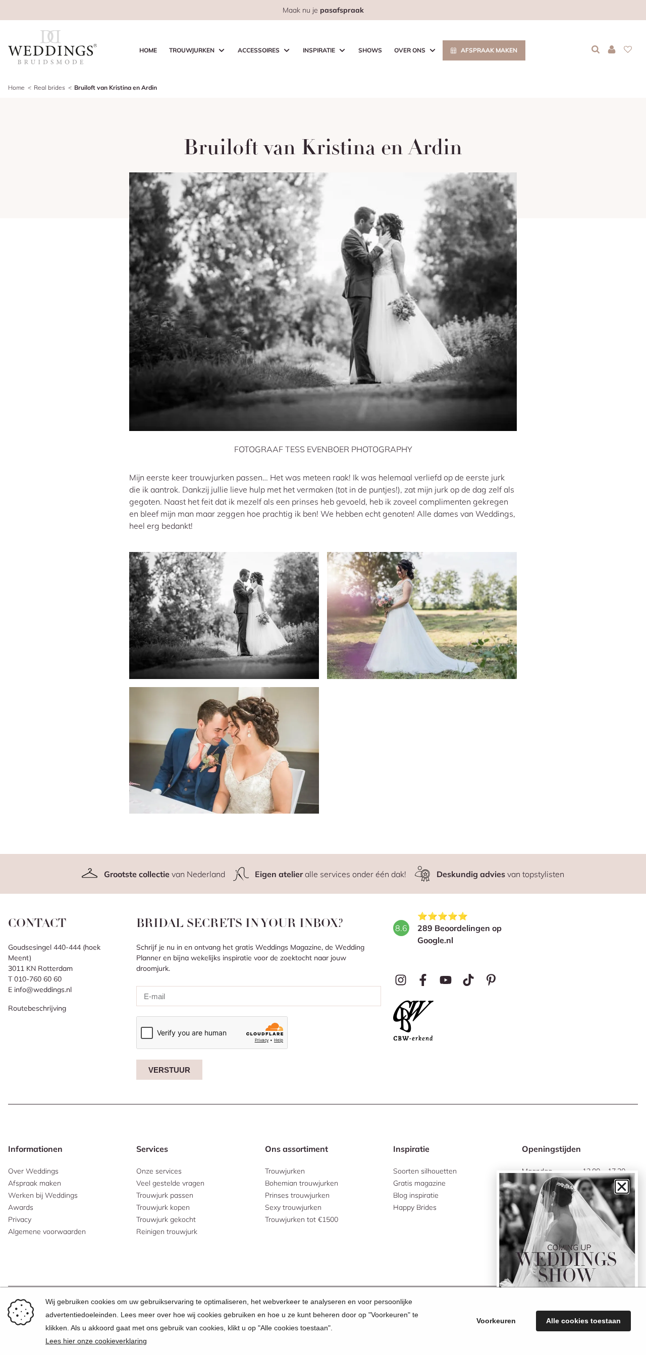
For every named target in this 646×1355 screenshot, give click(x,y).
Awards (20, 1207)
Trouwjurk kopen (163, 1207)
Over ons (409, 50)
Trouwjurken (191, 50)
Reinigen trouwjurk (166, 1231)
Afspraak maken (489, 50)
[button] (622, 1187)
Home (148, 50)
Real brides (49, 87)
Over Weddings (33, 1171)
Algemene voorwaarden (47, 1231)
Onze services (159, 1171)
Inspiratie (319, 50)
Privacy (19, 1219)
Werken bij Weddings (43, 1195)
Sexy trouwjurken (293, 1207)
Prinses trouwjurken (297, 1195)
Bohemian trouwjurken (301, 1183)
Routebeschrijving (37, 1008)
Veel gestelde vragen (170, 1183)
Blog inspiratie (416, 1195)
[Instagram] (400, 979)
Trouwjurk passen (164, 1195)
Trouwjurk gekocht (166, 1219)
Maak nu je (323, 10)
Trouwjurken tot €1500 (301, 1219)
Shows (370, 50)
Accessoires (259, 50)
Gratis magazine (419, 1183)
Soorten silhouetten (425, 1171)
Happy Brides (415, 1207)
